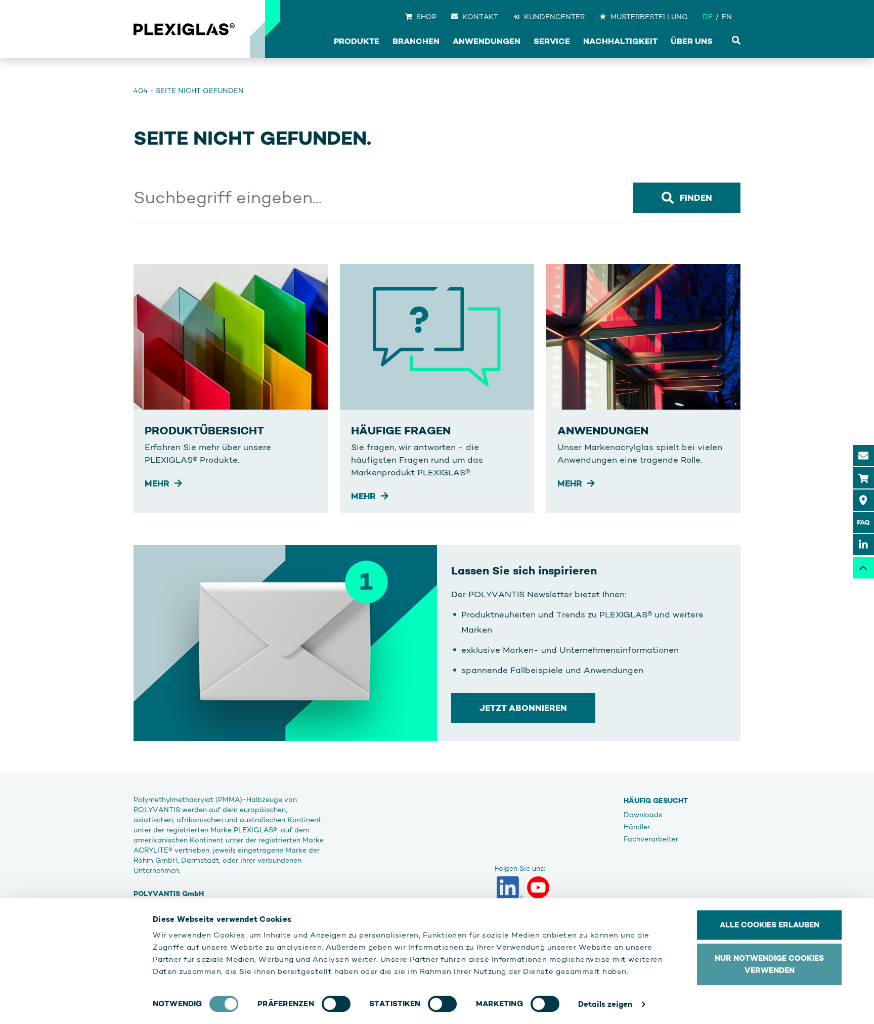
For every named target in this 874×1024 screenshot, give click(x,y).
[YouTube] (538, 887)
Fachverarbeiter (651, 838)
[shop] (863, 477)
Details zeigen (605, 1004)
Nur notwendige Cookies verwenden (769, 964)
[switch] (336, 1004)
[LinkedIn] (510, 887)
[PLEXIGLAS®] (184, 29)
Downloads (643, 814)
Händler (637, 826)
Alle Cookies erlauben (769, 924)
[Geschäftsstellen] (863, 500)
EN (727, 16)
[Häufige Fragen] (863, 522)
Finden (696, 197)
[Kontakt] (863, 455)
